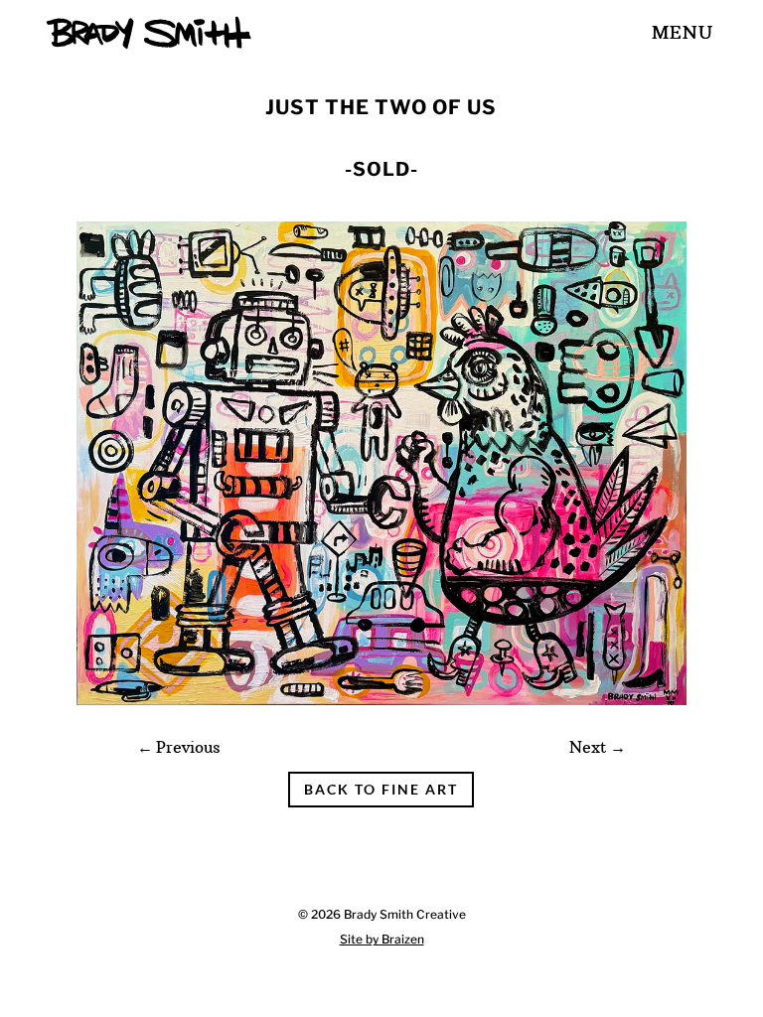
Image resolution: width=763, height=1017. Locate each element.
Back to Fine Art (381, 789)
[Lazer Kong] (381, 705)
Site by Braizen (382, 939)
